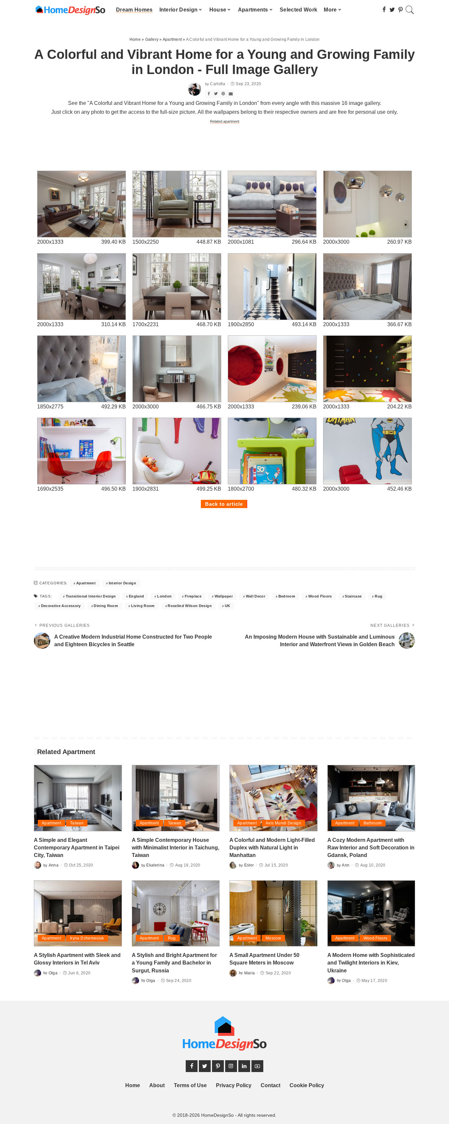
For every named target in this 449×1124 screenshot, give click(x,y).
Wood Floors (320, 596)
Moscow (273, 938)
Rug (378, 596)
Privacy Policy (233, 1085)
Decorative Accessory (61, 606)
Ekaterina (155, 865)
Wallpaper (224, 596)
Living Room (143, 606)
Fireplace (193, 596)
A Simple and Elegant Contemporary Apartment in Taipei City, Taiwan (76, 847)
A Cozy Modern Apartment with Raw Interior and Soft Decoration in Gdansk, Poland (370, 847)
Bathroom (373, 823)
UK (227, 606)
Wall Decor (255, 596)
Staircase (353, 596)
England (136, 596)
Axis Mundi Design (283, 823)
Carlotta (217, 84)
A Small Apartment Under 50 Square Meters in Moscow (264, 958)
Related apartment (224, 121)
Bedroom (286, 596)
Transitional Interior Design (91, 596)
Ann (345, 865)
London (164, 596)
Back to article (224, 504)
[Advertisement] (224, 146)
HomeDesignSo (217, 1115)
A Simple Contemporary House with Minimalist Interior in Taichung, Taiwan (175, 847)
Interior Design (122, 583)
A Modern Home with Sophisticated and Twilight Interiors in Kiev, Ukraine (371, 962)
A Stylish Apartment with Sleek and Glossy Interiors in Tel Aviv (77, 958)
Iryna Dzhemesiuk (87, 938)
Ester (249, 865)
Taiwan (76, 823)
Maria (249, 973)
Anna (54, 865)
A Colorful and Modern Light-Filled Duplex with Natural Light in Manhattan (272, 847)
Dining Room (106, 606)
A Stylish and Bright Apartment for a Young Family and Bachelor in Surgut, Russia (174, 962)
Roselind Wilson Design (190, 606)
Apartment (86, 583)
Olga (53, 973)
